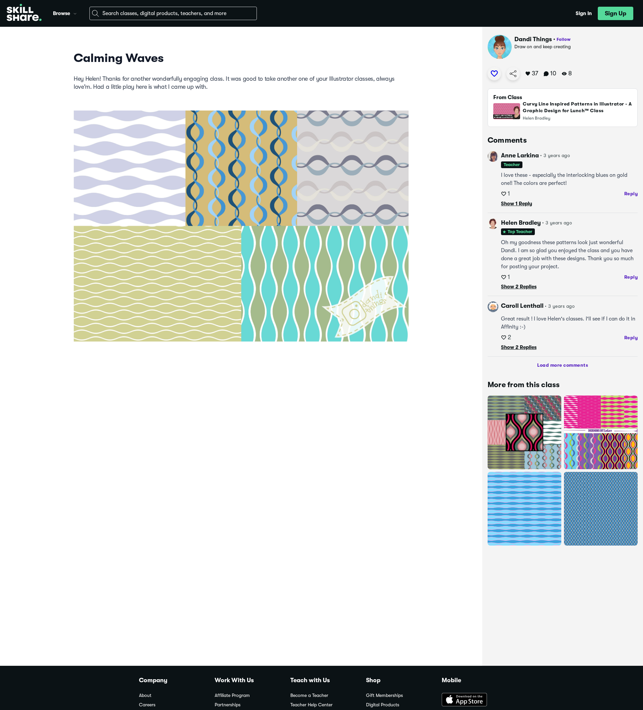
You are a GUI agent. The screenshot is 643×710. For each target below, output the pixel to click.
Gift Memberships (384, 695)
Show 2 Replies (519, 287)
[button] (75, 12)
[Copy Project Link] (513, 73)
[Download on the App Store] (473, 700)
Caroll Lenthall (522, 305)
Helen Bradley (521, 222)
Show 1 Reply (516, 204)
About (145, 695)
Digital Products (382, 704)
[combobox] (173, 13)
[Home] (24, 13)
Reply (631, 193)
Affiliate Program (232, 695)
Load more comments (562, 365)
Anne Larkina (520, 155)
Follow (564, 39)
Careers (147, 704)
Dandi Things (533, 39)
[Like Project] (494, 73)
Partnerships (227, 704)
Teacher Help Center (311, 704)
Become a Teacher (309, 695)
